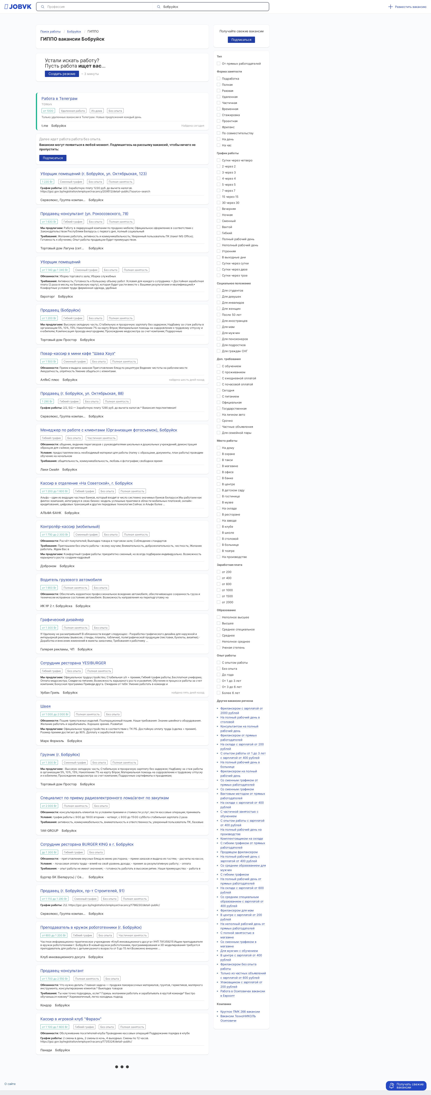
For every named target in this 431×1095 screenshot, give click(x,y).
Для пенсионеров (235, 339)
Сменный (229, 221)
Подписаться (53, 158)
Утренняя (229, 251)
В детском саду (233, 490)
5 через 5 (229, 184)
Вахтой (227, 227)
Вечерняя (229, 209)
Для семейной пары (236, 432)
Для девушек (231, 296)
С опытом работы (235, 662)
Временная (230, 109)
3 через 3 (229, 172)
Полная (227, 84)
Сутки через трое (235, 275)
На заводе (229, 520)
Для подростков (234, 345)
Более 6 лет (231, 693)
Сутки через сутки (235, 263)
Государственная (234, 408)
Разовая (227, 90)
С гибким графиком (234, 874)
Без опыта (229, 668)
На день (228, 139)
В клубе (227, 526)
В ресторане (231, 514)
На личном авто (233, 414)
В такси (227, 460)
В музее (227, 502)
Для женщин (231, 308)
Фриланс (228, 127)
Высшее (228, 623)
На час (226, 145)
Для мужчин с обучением (239, 950)
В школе (228, 532)
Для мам (228, 327)
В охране (228, 454)
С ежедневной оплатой (239, 378)
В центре (228, 484)
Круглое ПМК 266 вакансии (240, 1011)
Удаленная (229, 97)
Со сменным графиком (237, 789)
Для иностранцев (234, 321)
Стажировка (231, 115)
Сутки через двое (235, 269)
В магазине (230, 466)
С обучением (231, 366)
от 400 (226, 578)
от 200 (226, 572)
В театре (228, 551)
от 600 (226, 584)
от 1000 (227, 590)
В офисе (228, 472)
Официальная (232, 402)
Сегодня (228, 390)
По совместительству (237, 133)
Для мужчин (231, 333)
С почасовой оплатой (237, 384)
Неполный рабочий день (240, 245)
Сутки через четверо (237, 160)
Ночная (227, 215)
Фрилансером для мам (237, 910)
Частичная (229, 103)
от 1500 (227, 596)
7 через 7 (228, 190)
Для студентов (232, 290)
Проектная (229, 121)
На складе (229, 508)
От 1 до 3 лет (231, 680)
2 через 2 (229, 166)
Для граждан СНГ (235, 351)
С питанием (230, 396)
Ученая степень (233, 647)
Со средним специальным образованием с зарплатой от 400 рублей (242, 901)
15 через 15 (230, 196)
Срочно (227, 420)
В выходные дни (234, 257)
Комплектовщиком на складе (241, 838)
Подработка (230, 78)
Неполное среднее (236, 641)
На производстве (234, 557)
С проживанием (233, 372)
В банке (227, 478)
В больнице (230, 544)
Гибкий (227, 233)
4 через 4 (229, 178)
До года (227, 674)
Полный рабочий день (238, 239)
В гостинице (231, 496)
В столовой (230, 538)
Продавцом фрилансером (239, 852)
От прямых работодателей (241, 63)
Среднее (228, 635)
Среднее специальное (238, 629)
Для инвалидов (233, 302)
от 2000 (227, 602)
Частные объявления (237, 426)
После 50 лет (232, 314)
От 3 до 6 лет (232, 687)
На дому (228, 448)
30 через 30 (230, 202)
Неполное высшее (235, 617)
